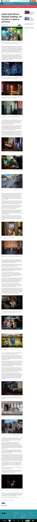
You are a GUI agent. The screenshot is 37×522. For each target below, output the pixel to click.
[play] (2, 3)
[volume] (4, 3)
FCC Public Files (15, 515)
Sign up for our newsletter (31, 515)
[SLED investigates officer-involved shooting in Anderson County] (27, 12)
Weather (30, 17)
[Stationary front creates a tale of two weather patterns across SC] (27, 18)
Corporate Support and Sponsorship (23, 517)
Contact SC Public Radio (23, 515)
